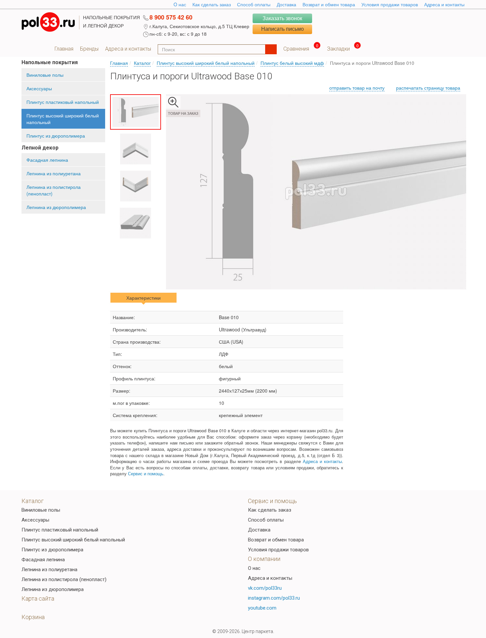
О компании (264, 558)
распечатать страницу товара (428, 87)
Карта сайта (37, 598)
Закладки (338, 49)
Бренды (89, 49)
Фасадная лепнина (47, 159)
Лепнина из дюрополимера (56, 207)
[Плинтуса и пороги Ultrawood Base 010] (135, 112)
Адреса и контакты (444, 4)
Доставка (286, 4)
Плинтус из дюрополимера (55, 135)
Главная (64, 49)
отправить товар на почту (357, 87)
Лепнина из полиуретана (53, 173)
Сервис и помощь (145, 473)
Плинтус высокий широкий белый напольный (62, 118)
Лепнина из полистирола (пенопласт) (53, 190)
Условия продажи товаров (389, 4)
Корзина (33, 617)
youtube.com (262, 608)
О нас (254, 568)
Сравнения (296, 49)
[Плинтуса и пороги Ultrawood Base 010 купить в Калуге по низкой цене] (316, 191)
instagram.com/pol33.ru (274, 598)
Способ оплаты (253, 4)
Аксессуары (39, 88)
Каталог (142, 63)
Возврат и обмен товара (329, 4)
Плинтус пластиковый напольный (62, 102)
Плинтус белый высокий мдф (292, 63)
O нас (180, 4)
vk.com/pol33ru (265, 588)
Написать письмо (282, 29)
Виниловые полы (44, 74)
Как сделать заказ (211, 4)
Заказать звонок (282, 18)
